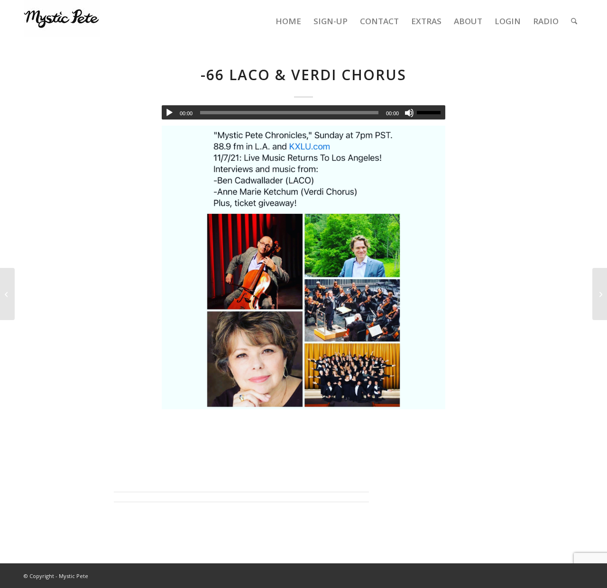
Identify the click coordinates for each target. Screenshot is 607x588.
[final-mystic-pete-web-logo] (62, 21)
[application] (303, 112)
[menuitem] (288, 21)
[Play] (169, 113)
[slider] (431, 112)
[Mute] (409, 113)
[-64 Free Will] (7, 294)
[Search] (574, 21)
